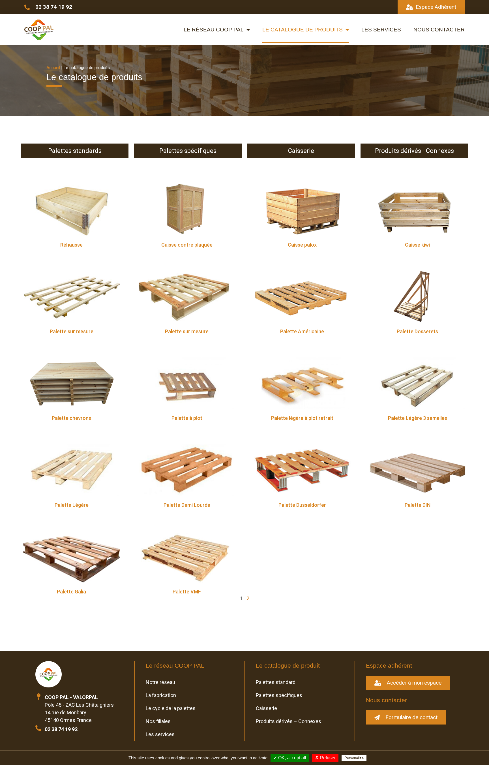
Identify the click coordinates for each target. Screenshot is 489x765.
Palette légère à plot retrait (302, 418)
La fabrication (161, 695)
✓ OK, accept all (289, 757)
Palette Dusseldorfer (302, 505)
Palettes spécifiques (279, 695)
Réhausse (71, 245)
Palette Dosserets (417, 331)
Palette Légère (72, 505)
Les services (381, 30)
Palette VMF (187, 592)
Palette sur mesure (71, 331)
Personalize (354, 758)
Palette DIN (417, 505)
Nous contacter (439, 30)
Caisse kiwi (417, 245)
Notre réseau (160, 682)
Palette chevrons (71, 418)
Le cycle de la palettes (171, 708)
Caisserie (266, 708)
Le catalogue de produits (302, 30)
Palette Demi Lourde (187, 505)
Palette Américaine (302, 331)
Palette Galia (71, 592)
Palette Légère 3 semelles (417, 418)
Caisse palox (302, 245)
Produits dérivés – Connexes (288, 721)
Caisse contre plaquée (187, 245)
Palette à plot (186, 418)
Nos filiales (158, 721)
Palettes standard (275, 682)
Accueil (53, 67)
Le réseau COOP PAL (214, 30)
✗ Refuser (325, 757)
